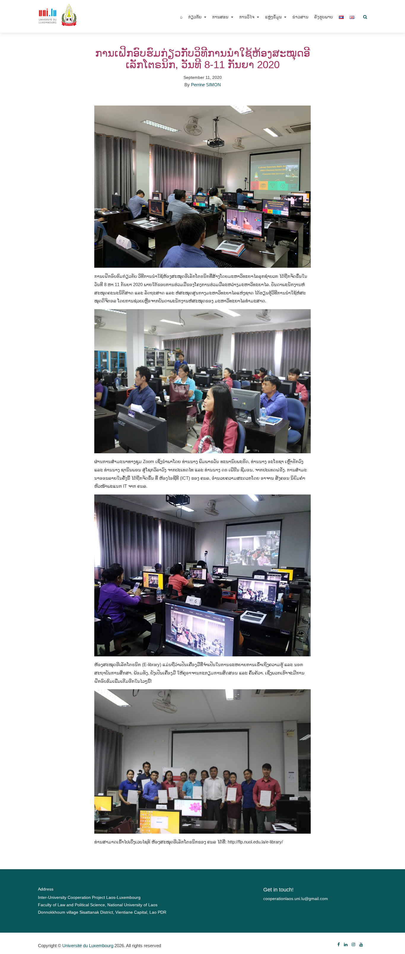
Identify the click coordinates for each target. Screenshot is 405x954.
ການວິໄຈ (247, 17)
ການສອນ (220, 17)
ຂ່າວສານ (300, 17)
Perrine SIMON (206, 84)
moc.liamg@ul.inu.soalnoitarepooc (295, 898)
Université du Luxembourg (87, 945)
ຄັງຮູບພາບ (323, 17)
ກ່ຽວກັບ (195, 17)
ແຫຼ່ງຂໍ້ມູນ (274, 17)
